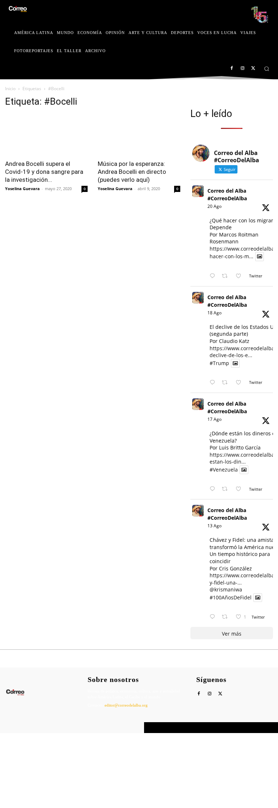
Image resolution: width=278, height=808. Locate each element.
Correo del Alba (45, 727)
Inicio (10, 88)
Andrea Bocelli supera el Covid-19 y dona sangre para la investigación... (44, 171)
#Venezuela (224, 469)
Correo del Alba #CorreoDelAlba (227, 194)
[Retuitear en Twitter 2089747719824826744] (226, 382)
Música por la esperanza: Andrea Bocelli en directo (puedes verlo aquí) (132, 171)
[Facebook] (232, 68)
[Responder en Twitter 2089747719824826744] (214, 382)
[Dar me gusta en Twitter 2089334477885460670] (240, 489)
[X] (253, 68)
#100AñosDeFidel (231, 597)
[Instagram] (242, 68)
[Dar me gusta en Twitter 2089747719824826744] (240, 382)
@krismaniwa (226, 589)
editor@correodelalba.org (126, 705)
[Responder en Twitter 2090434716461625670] (214, 276)
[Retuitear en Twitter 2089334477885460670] (226, 489)
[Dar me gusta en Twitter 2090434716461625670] (240, 276)
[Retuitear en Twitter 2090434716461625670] (226, 276)
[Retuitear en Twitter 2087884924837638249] (226, 616)
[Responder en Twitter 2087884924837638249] (214, 616)
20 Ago (214, 206)
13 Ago (214, 526)
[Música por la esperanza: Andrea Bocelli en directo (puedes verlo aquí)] (139, 134)
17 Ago (214, 419)
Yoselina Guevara (22, 188)
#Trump (219, 363)
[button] (267, 69)
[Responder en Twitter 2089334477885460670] (214, 489)
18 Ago (214, 313)
